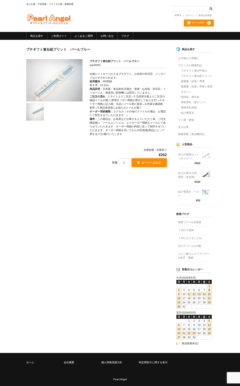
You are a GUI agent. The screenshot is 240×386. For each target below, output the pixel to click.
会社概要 (69, 362)
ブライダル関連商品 (190, 65)
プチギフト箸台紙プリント (196, 75)
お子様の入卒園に (188, 58)
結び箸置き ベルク (188, 193)
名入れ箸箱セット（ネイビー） (188, 156)
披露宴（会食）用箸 (193, 81)
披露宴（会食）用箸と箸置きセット (196, 89)
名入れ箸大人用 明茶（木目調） (188, 174)
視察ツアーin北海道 (189, 222)
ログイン (189, 15)
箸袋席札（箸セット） (194, 102)
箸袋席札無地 (189, 107)
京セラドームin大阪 (189, 245)
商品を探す (36, 35)
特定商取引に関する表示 (153, 362)
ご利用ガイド (59, 35)
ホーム (30, 362)
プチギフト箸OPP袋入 (194, 70)
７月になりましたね (190, 237)
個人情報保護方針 (111, 362)
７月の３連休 (186, 230)
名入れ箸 (183, 126)
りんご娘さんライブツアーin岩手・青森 (194, 255)
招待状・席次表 (190, 96)
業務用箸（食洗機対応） (192, 134)
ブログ (125, 35)
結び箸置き (187, 112)
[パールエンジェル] (48, 21)
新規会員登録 (205, 15)
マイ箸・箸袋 (186, 119)
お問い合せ (107, 35)
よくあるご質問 (83, 35)
